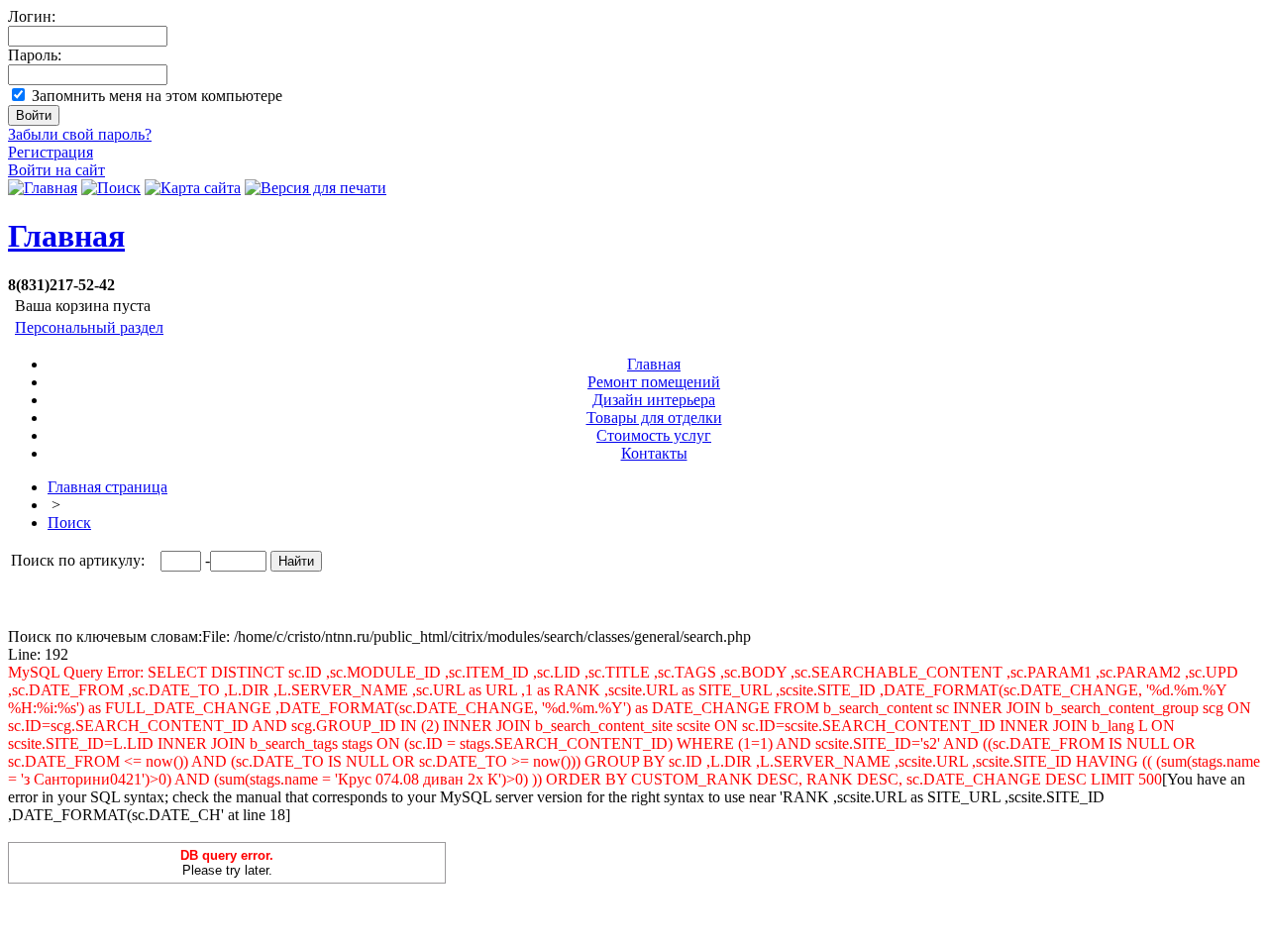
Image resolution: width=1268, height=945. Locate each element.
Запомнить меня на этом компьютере (157, 95)
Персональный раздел (89, 327)
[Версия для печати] (315, 187)
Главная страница (107, 486)
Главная (66, 236)
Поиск (69, 522)
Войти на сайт (56, 169)
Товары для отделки (654, 417)
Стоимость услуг (653, 435)
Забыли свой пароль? (80, 134)
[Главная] (42, 187)
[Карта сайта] (193, 187)
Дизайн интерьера (653, 399)
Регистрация (50, 152)
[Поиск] (111, 187)
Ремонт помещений (653, 381)
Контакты (654, 453)
